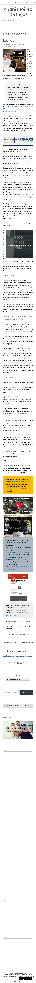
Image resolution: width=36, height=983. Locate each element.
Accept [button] (22, 979)
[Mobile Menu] (31, 14)
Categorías (18, 675)
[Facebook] (12, 2)
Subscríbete (27, 692)
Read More (18, 981)
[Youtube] (27, 2)
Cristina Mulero (15, 559)
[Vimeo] (23, 2)
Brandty (23, 562)
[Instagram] (30, 2)
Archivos (6, 705)
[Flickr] (19, 2)
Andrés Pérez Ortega (18, 12)
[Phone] (8, 2)
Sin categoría (7, 46)
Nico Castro (19, 552)
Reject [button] (29, 979)
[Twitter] (16, 2)
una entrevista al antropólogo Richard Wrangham (30, 63)
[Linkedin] (34, 2)
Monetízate (13, 547)
